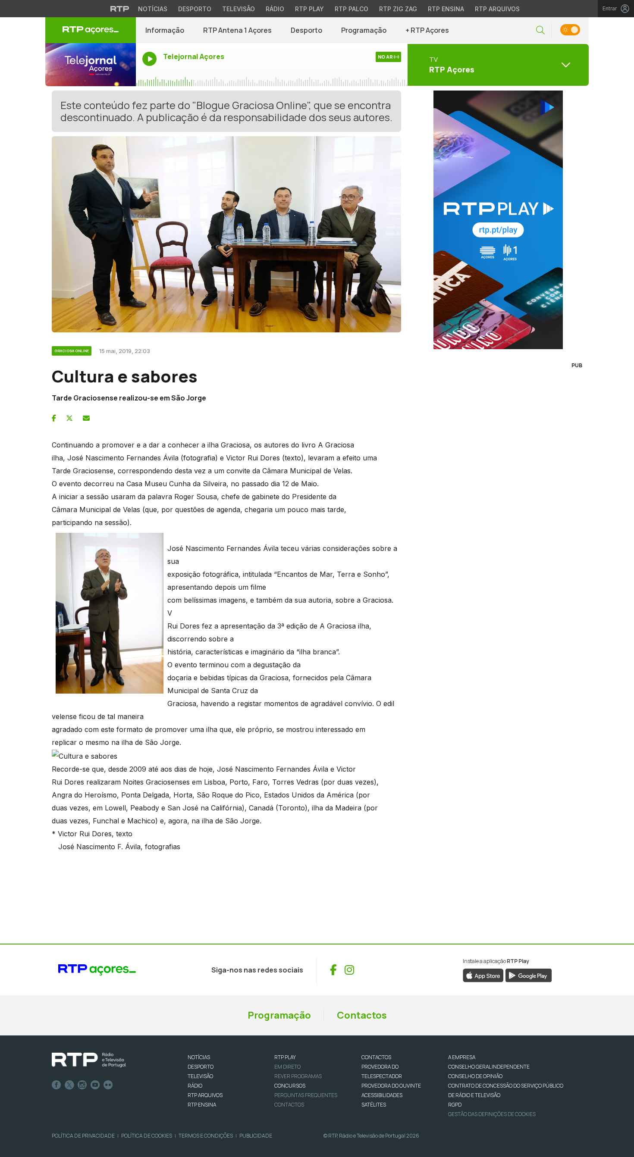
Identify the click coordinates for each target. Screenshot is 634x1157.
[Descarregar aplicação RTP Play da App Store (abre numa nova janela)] (483, 974)
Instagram (82, 1085)
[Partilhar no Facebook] (54, 418)
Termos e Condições (206, 1135)
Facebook (56, 1085)
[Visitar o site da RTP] (119, 8)
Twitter (69, 1085)
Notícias (152, 9)
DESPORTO (200, 1066)
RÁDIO (195, 1085)
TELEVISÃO (200, 1076)
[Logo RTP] (89, 1060)
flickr (108, 1085)
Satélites (373, 1104)
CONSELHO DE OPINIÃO (475, 1076)
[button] (540, 30)
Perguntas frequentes (305, 1095)
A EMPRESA (461, 1057)
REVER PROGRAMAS (298, 1076)
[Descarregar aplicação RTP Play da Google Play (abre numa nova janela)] (528, 974)
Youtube (95, 1085)
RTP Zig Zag (398, 9)
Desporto (194, 9)
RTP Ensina (446, 9)
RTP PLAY (285, 1057)
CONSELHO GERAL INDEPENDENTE (489, 1066)
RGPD (454, 1104)
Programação (363, 30)
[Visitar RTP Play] (498, 220)
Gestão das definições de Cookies (492, 1114)
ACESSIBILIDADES (381, 1095)
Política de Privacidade (83, 1135)
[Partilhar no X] (69, 418)
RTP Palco (351, 9)
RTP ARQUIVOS (205, 1095)
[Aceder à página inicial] (90, 30)
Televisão (238, 9)
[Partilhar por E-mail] (86, 418)
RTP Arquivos (497, 9)
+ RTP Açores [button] (427, 30)
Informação (164, 30)
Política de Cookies (146, 1135)
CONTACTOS (376, 1057)
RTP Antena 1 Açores (237, 30)
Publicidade (255, 1135)
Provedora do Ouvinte (391, 1085)
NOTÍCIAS (199, 1057)
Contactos (362, 1015)
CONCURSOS (289, 1085)
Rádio (275, 9)
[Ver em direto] (90, 64)
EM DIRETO (287, 1066)
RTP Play (309, 9)
